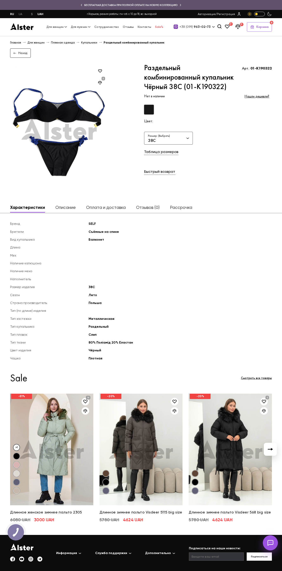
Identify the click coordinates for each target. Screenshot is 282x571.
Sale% (159, 26)
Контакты (144, 26)
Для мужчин (79, 26)
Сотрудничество (106, 26)
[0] (227, 27)
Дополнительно (158, 553)
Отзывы (128, 26)
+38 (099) (195, 27)
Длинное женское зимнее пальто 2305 (46, 512)
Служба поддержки (111, 553)
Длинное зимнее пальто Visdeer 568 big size (230, 512)
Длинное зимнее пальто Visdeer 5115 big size (141, 512)
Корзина (264, 25)
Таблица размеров (161, 152)
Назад (22, 53)
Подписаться (259, 556)
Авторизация (207, 14)
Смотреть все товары (256, 378)
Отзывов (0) (148, 207)
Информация (66, 553)
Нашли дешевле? (256, 96)
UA (20, 14)
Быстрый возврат (159, 171)
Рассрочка (181, 207)
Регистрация (226, 14)
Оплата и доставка (106, 207)
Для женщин (55, 26)
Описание (65, 207)
